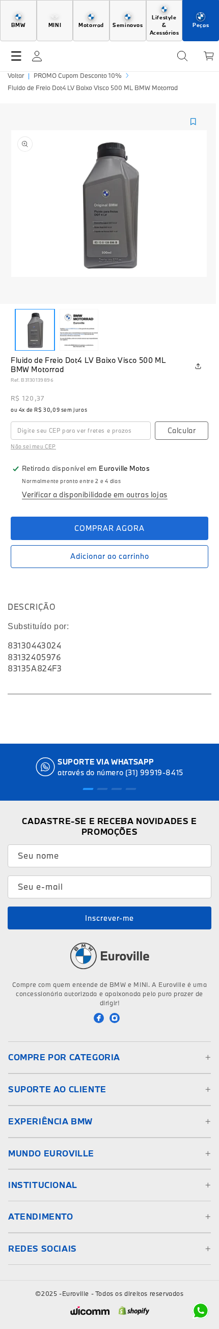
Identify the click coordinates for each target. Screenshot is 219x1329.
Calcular (182, 430)
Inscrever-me (109, 918)
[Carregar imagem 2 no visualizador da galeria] (79, 330)
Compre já (109, 528)
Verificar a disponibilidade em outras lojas (95, 494)
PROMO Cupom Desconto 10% (78, 75)
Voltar (16, 75)
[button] (16, 56)
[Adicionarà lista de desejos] (193, 121)
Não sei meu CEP (33, 446)
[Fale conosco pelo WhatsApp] (201, 1311)
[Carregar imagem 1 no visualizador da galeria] (34, 330)
